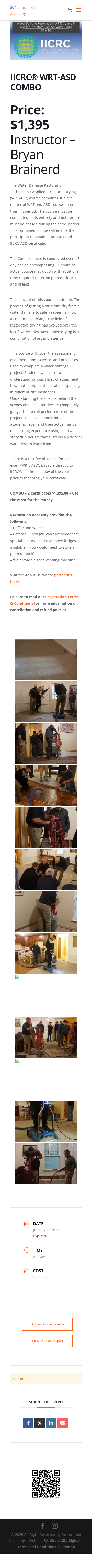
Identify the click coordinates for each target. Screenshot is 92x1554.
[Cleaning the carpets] (46, 701)
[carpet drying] (46, 953)
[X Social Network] (39, 1423)
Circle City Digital (65, 1540)
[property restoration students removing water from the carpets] (46, 1163)
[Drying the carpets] (46, 743)
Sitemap (67, 1546)
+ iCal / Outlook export (47, 1341)
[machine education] (46, 1037)
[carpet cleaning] (46, 911)
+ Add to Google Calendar (47, 1324)
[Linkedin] (51, 1423)
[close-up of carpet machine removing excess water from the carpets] (46, 1121)
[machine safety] (46, 827)
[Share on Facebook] (28, 1423)
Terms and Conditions (36, 1546)
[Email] (62, 1423)
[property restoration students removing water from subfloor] (46, 785)
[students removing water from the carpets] (46, 1079)
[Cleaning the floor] (46, 659)
